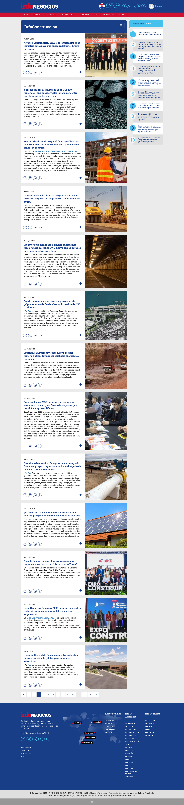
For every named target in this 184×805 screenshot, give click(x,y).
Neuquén (129, 753)
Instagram (110, 729)
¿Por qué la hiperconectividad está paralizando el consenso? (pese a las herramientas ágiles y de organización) (149, 83)
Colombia (149, 723)
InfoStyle (129, 738)
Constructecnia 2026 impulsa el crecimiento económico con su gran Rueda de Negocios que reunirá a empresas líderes (50, 405)
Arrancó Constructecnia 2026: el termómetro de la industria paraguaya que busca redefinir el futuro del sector (52, 46)
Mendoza (129, 750)
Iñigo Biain (149, 793)
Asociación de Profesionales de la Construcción (56, 151)
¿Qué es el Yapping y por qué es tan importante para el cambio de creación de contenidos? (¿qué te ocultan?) (149, 45)
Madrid (148, 726)
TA (29, 100)
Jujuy (127, 744)
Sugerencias (26, 747)
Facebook (109, 720)
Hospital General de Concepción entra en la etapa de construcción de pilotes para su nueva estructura (51, 658)
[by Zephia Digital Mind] (92, 802)
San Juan (129, 763)
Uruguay (149, 735)
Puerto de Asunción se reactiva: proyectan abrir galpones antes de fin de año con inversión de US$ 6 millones (52, 304)
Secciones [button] (38, 15)
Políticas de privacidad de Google (99, 795)
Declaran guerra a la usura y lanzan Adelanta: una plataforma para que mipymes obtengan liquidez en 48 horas (149, 128)
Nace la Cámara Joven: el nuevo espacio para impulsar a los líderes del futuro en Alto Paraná (50, 562)
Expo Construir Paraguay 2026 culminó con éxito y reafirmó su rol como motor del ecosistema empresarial (52, 611)
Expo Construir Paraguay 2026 (40, 618)
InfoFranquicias (132, 732)
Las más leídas (68, 15)
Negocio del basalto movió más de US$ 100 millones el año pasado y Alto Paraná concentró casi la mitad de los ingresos (50, 93)
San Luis (129, 766)
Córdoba (129, 726)
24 (90, 694)
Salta (127, 759)
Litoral (128, 747)
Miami (147, 729)
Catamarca (130, 723)
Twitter (108, 723)
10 (73, 694)
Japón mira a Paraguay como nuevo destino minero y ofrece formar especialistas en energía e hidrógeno (51, 356)
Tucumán (129, 777)
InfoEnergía (130, 729)
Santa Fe (129, 769)
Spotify (108, 732)
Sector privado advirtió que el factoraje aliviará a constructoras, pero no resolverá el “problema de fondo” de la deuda (51, 144)
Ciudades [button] (51, 15)
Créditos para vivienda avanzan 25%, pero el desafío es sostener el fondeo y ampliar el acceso (149, 106)
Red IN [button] (122, 15)
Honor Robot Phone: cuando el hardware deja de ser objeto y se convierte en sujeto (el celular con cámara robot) (149, 57)
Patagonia (130, 756)
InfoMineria (130, 735)
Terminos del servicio (119, 795)
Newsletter (109, 15)
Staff (96, 15)
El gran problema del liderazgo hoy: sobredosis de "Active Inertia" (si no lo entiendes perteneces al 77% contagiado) (149, 95)
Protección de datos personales (123, 793)
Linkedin (109, 726)
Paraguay (149, 732)
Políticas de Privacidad (97, 793)
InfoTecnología (132, 741)
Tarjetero (84, 15)
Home (25, 15)
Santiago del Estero (131, 773)
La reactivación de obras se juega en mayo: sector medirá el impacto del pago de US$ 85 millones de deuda (52, 198)
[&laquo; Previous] (23, 694)
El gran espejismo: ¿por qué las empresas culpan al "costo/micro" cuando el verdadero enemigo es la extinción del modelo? (149, 70)
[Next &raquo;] (96, 694)
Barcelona (150, 720)
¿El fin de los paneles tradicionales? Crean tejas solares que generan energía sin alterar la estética (52, 514)
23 (84, 694)
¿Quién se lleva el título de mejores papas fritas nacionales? (149, 33)
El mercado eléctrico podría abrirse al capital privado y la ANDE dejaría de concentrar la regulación (148, 117)
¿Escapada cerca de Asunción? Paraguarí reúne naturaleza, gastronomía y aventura (149, 140)
